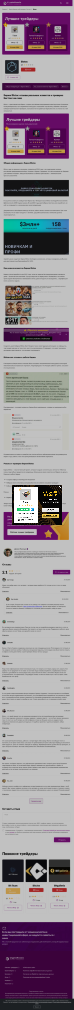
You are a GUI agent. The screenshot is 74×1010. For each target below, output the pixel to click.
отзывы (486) (50, 516)
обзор (50, 510)
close (60, 487)
